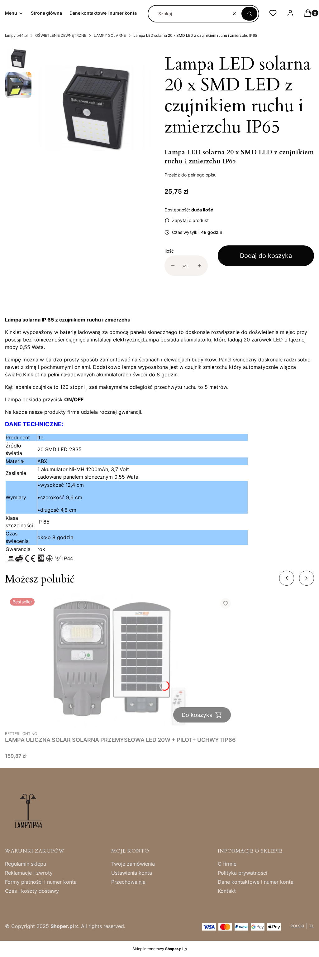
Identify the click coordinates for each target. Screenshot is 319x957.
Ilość (169, 251)
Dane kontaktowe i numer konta (255, 882)
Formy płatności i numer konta (41, 882)
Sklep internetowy (157, 948)
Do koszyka (197, 715)
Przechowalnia (128, 882)
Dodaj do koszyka (266, 255)
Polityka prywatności (242, 873)
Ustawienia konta (131, 873)
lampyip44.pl (16, 35)
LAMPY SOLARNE (110, 35)
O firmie (227, 864)
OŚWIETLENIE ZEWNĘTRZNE (60, 35)
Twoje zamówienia (133, 864)
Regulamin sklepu (25, 864)
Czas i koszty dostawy (32, 891)
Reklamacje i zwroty (29, 873)
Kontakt (227, 891)
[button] (249, 14)
